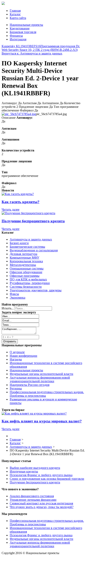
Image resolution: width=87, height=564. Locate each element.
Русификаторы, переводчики (30, 283)
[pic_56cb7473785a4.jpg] (19, 114)
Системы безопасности (26, 286)
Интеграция (18, 39)
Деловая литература (23, 254)
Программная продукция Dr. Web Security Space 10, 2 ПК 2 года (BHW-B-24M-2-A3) (41, 47)
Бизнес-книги (19, 243)
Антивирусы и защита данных (31, 239)
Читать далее (10, 209)
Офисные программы (24, 275)
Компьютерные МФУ (24, 257)
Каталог (15, 14)
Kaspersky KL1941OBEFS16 (21, 46)
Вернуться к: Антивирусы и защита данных (32, 53)
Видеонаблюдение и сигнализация (34, 250)
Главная (15, 10)
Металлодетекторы (23, 265)
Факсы (14, 294)
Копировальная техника (26, 261)
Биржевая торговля (23, 32)
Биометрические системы (27, 246)
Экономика (17, 297)
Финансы (16, 35)
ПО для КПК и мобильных (28, 279)
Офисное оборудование (26, 272)
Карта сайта (18, 18)
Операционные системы (27, 268)
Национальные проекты (26, 24)
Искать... (8, 308)
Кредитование (20, 28)
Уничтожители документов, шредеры (36, 290)
